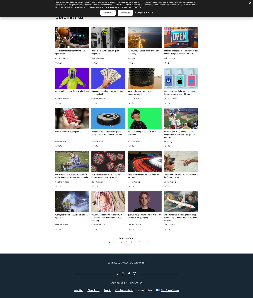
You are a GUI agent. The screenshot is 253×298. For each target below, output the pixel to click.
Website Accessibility (124, 290)
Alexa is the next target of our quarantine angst (140, 92)
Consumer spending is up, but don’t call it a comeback (108, 92)
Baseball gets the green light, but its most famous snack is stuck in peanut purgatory (179, 134)
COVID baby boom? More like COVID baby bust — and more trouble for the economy (107, 217)
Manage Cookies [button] (144, 290)
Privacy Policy (93, 290)
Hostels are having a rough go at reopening (105, 52)
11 (143, 242)
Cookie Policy (137, 7)
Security (107, 290)
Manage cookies (142, 12)
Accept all (108, 13)
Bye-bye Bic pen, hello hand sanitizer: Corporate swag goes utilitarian (180, 92)
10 (138, 242)
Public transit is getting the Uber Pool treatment (143, 175)
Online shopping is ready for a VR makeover (142, 133)
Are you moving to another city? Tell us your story (144, 52)
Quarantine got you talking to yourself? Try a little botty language (144, 216)
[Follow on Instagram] (134, 273)
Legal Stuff (78, 290)
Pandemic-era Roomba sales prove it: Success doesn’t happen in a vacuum (107, 133)
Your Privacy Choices (170, 290)
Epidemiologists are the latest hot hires (72, 91)
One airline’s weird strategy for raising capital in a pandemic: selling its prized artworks (180, 217)
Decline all (125, 13)
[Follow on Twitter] (123, 273)
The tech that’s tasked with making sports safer (70, 52)
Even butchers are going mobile (68, 131)
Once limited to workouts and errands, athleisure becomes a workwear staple (71, 175)
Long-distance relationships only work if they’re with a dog (181, 175)
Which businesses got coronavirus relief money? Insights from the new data (181, 52)
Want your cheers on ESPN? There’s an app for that (71, 216)
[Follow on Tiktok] (118, 273)
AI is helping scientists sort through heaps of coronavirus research (106, 175)
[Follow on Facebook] (129, 273)
